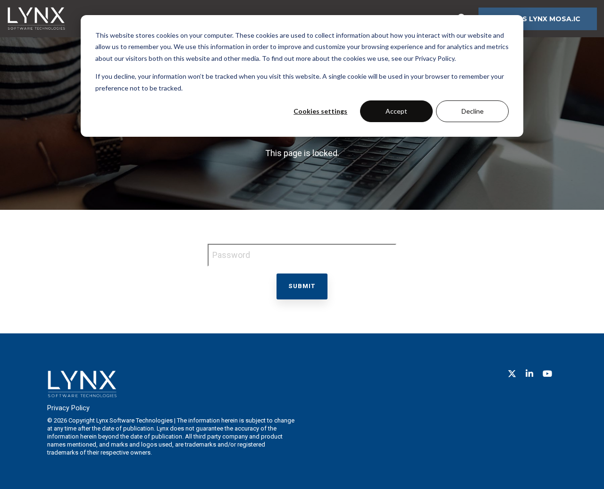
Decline (472, 111)
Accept (396, 111)
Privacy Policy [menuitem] (68, 408)
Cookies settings (320, 111)
